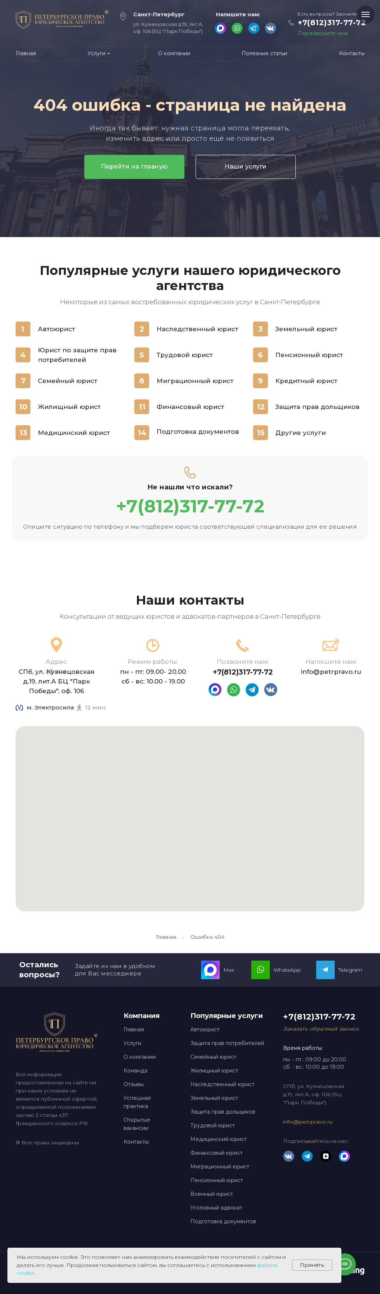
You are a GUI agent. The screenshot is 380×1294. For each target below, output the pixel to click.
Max (228, 970)
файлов (267, 1265)
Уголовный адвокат (216, 1207)
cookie (26, 1273)
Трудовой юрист (185, 355)
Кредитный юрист (306, 381)
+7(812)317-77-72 (332, 22)
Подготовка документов (198, 431)
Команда (135, 1070)
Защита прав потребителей (227, 1043)
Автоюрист (56, 329)
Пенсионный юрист (309, 355)
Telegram (350, 970)
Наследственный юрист (197, 329)
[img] (270, 28)
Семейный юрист (67, 381)
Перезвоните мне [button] (323, 33)
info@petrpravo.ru (331, 671)
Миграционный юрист (195, 381)
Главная (166, 937)
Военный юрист (211, 1194)
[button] (321, 1028)
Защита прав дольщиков (317, 406)
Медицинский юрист (74, 432)
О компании (140, 1057)
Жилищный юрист (69, 406)
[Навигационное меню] (365, 14)
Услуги (132, 1043)
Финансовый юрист (190, 406)
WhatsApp (287, 970)
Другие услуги (300, 432)
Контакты (136, 1141)
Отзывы (134, 1084)
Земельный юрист (306, 329)
